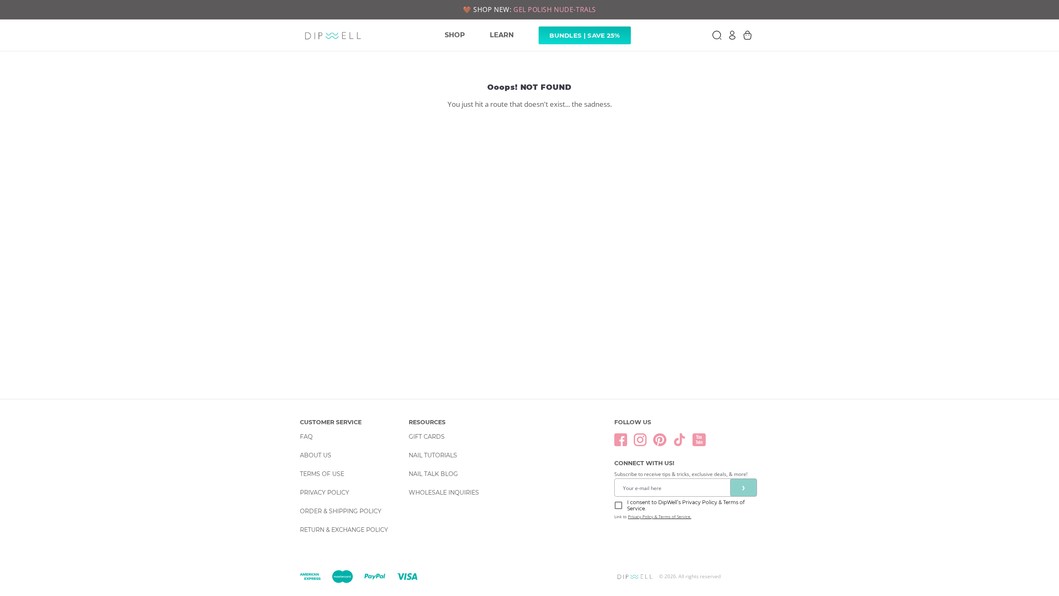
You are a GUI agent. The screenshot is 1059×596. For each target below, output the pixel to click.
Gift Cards (427, 436)
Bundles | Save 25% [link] (584, 35)
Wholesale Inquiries (444, 492)
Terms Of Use (322, 474)
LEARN (502, 35)
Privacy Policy (324, 492)
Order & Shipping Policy (340, 511)
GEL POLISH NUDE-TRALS (554, 9)
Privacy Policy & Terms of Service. (659, 516)
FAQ (306, 436)
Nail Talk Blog (433, 474)
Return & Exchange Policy (344, 530)
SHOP (455, 35)
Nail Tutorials (433, 455)
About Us (315, 455)
